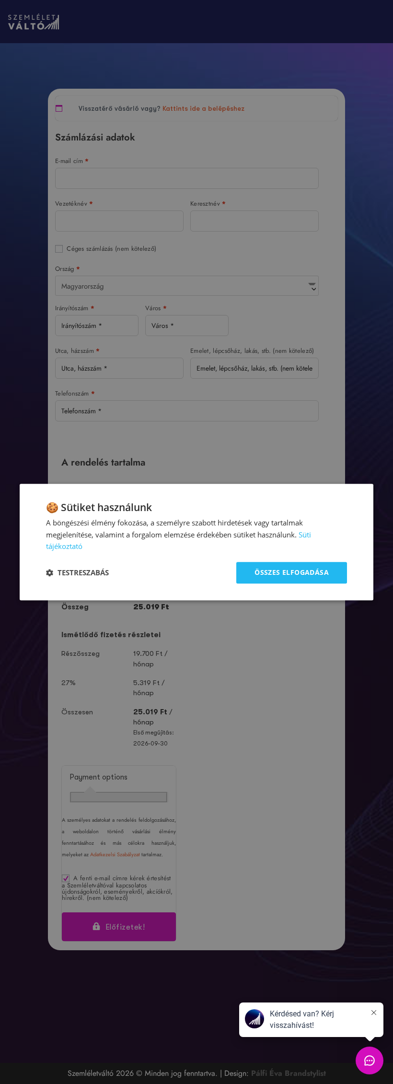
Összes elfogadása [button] (291, 572)
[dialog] (196, 542)
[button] (77, 573)
